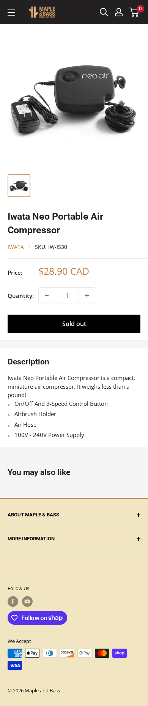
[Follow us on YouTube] (27, 601)
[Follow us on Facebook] (13, 601)
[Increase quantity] (87, 296)
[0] (134, 12)
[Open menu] (11, 12)
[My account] (119, 12)
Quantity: (21, 295)
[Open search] (104, 12)
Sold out (74, 324)
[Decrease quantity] (47, 296)
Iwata (16, 246)
